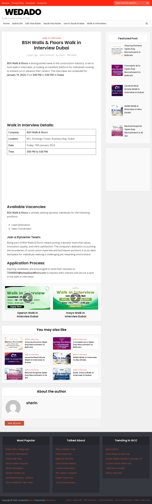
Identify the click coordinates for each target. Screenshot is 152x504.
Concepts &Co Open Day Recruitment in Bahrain (83, 345)
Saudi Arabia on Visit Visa (117, 453)
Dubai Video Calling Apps (17, 449)
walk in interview (51, 38)
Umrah (59, 468)
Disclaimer (30, 3)
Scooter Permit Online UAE (118, 463)
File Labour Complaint (66, 472)
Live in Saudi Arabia (74, 23)
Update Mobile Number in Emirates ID (124, 458)
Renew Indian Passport (17, 463)
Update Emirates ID (15, 472)
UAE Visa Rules (33, 23)
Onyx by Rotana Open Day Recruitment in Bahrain (36, 345)
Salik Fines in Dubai (115, 468)
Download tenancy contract (20, 477)
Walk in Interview (114, 472)
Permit (66, 468)
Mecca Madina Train (65, 449)
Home (6, 23)
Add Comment (47, 55)
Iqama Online (112, 449)
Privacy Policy (18, 3)
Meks (30, 500)
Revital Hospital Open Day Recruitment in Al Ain (36, 375)
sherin (62, 55)
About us (6, 3)
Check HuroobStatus (65, 482)
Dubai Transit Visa (64, 477)
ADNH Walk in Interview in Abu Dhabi (85, 358)
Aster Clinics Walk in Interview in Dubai (83, 374)
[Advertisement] (51, 102)
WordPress (51, 500)
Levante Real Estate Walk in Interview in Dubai (35, 360)
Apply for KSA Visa (64, 458)
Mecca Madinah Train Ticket (19, 482)
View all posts (14, 423)
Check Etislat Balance (66, 463)
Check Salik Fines (14, 458)
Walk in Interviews (96, 23)
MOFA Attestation (14, 468)
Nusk (72, 468)
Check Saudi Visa (64, 453)
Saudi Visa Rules (52, 23)
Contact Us (42, 3)
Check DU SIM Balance (17, 453)
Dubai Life (17, 23)
